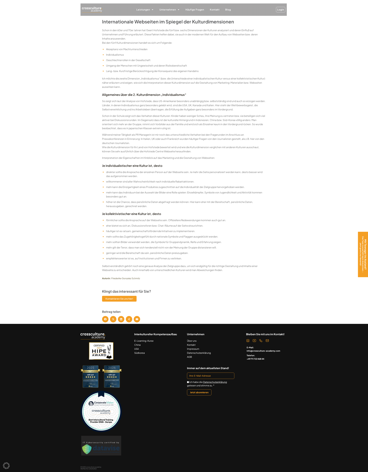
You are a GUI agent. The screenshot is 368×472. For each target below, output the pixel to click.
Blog (228, 9)
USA (136, 348)
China (137, 344)
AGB (189, 356)
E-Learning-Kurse (144, 340)
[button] (105, 319)
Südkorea (139, 352)
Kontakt (215, 9)
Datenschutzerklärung (199, 352)
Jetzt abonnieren (199, 392)
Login (280, 9)
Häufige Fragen (194, 9)
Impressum (193, 348)
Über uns (192, 340)
